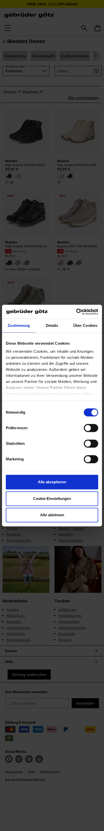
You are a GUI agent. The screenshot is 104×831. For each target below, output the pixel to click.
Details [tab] (52, 325)
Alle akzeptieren (52, 482)
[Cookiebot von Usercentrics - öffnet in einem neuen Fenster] (76, 311)
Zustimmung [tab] (19, 325)
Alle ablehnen (52, 515)
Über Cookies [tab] (85, 325)
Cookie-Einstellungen (52, 498)
